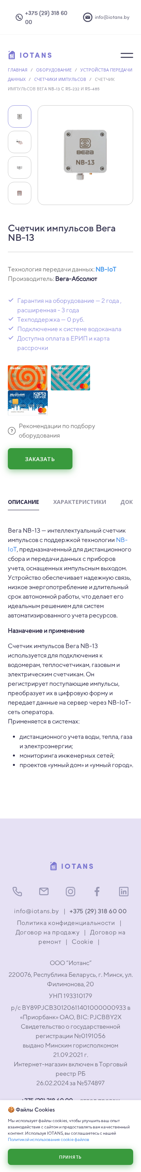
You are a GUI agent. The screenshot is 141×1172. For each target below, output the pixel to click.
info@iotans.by (36, 911)
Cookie (82, 941)
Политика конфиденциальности (66, 923)
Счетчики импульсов (60, 79)
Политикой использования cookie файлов (48, 1139)
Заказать (40, 459)
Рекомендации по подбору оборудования (57, 430)
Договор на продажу (48, 932)
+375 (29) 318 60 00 (98, 911)
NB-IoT (106, 269)
